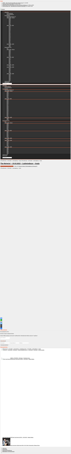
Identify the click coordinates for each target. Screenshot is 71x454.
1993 (10, 69)
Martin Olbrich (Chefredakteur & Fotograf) (28, 166)
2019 (10, 26)
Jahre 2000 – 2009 (10, 44)
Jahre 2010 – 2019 (10, 25)
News (1, 1)
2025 (10, 18)
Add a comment (3, 329)
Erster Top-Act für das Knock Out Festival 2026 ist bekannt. (14, 5)
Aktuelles (7, 12)
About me (4, 448)
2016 (9, 33)
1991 (9, 71)
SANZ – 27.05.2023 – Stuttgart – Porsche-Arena (20, 358)
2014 (10, 36)
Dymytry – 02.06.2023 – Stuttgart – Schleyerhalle (34, 350)
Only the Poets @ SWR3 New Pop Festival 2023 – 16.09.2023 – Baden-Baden (17, 437)
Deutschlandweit (10, 14)
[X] (35, 327)
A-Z (7, 48)
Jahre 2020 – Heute (11, 17)
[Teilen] (35, 328)
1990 (10, 72)
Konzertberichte (8, 47)
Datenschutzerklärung (7, 450)
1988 (10, 75)
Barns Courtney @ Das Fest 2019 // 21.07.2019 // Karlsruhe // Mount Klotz (25, 445)
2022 (10, 22)
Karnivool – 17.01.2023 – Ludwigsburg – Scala (31, 348)
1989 (10, 74)
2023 (10, 21)
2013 (9, 38)
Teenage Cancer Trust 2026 (8, 4)
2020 (10, 24)
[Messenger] (35, 323)
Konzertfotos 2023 (9, 166)
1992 (10, 70)
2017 (10, 30)
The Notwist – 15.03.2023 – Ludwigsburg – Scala (19, 163)
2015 (9, 34)
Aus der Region (10, 13)
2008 (10, 46)
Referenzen (7, 82)
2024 (10, 19)
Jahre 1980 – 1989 (10, 73)
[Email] (35, 322)
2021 (9, 23)
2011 (9, 41)
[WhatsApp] (35, 320)
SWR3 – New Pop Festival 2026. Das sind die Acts (12, 2)
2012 (9, 39)
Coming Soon (7, 81)
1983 (10, 79)
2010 (9, 42)
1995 (10, 68)
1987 (10, 76)
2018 (9, 28)
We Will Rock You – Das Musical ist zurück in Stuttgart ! (14, 6)
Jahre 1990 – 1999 (10, 67)
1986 (10, 78)
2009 (10, 45)
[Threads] (35, 325)
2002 (10, 65)
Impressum (4, 449)
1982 (10, 80)
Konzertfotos (7, 15)
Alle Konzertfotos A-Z (11, 16)
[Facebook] (35, 318)
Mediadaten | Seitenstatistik (8, 451)
